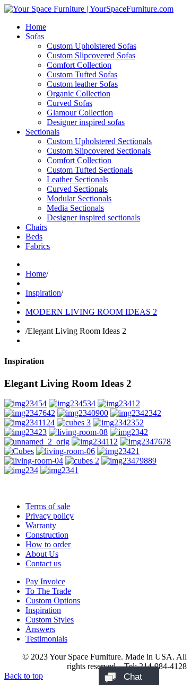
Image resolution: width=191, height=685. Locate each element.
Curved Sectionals (77, 188)
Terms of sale (47, 506)
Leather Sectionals (77, 179)
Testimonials (46, 638)
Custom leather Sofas (82, 83)
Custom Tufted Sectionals (90, 169)
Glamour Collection (80, 112)
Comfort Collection (79, 64)
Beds (33, 236)
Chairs (36, 227)
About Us (41, 553)
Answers (40, 629)
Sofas (34, 36)
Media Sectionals (75, 207)
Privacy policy (49, 515)
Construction (46, 534)
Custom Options (52, 600)
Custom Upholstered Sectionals (99, 141)
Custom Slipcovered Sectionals (99, 150)
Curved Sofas (69, 103)
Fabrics (37, 246)
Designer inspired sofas (86, 122)
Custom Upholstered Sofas (91, 45)
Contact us (43, 563)
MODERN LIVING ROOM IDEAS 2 (91, 311)
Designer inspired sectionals (93, 217)
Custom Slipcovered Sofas (91, 55)
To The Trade (48, 590)
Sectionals (42, 131)
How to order (48, 544)
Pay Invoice (45, 581)
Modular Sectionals (79, 198)
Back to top (23, 675)
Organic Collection (78, 93)
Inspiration (43, 292)
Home (35, 26)
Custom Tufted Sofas (82, 74)
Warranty (40, 525)
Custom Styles (49, 619)
